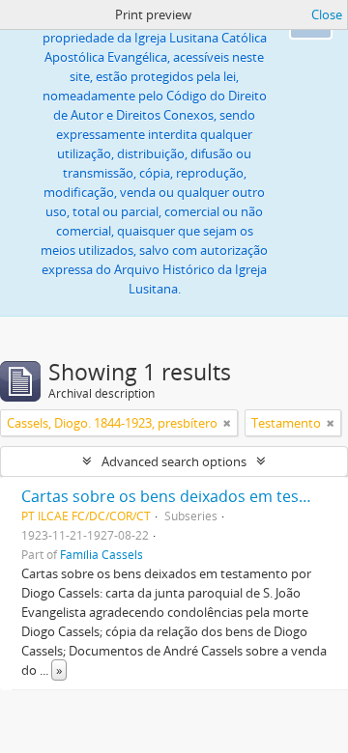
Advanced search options (174, 461)
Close (326, 14)
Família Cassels (101, 554)
